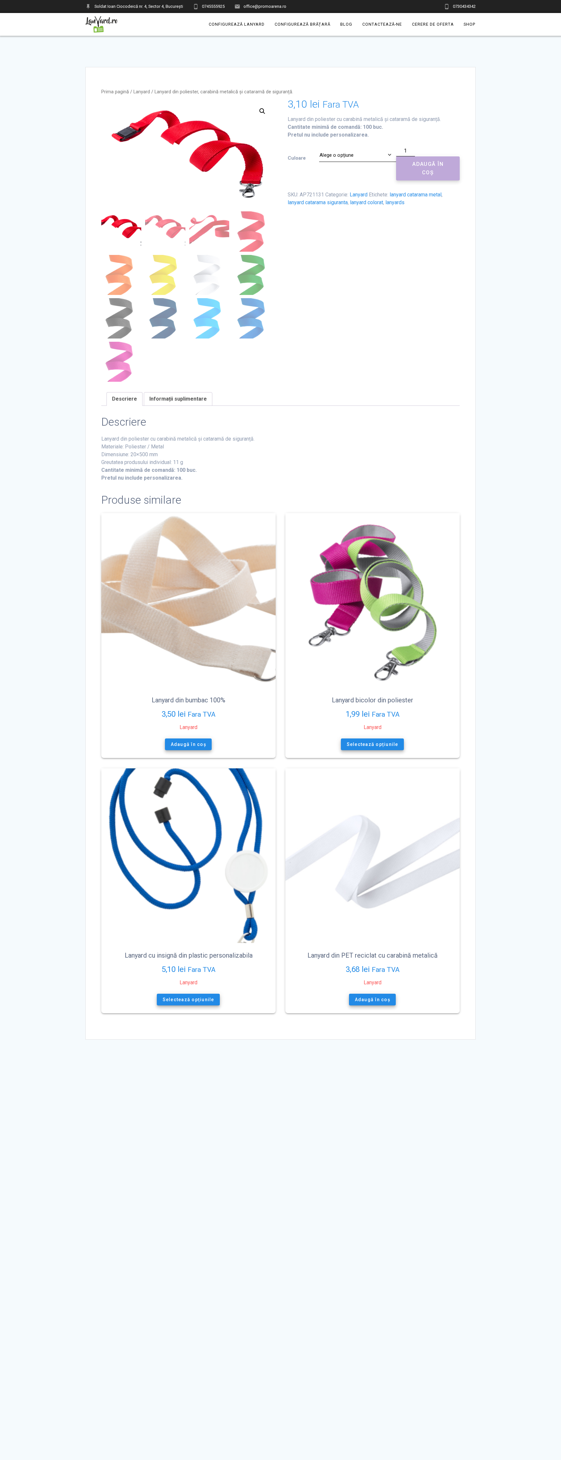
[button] (262, 111)
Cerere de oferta (433, 24)
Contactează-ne (382, 24)
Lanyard (141, 92)
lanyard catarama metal (416, 195)
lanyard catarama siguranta (318, 202)
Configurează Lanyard (237, 24)
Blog (347, 24)
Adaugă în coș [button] (188, 744)
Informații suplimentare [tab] (178, 399)
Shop (470, 24)
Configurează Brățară (302, 24)
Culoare (297, 158)
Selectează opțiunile (372, 744)
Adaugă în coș (427, 168)
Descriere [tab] (124, 399)
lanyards (395, 202)
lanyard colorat (366, 202)
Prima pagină (115, 92)
